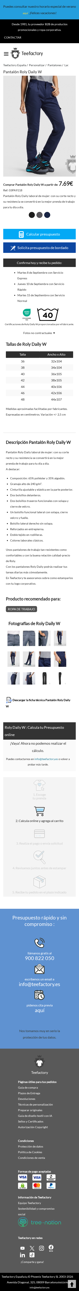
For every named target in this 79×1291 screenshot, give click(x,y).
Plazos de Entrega (29, 1093)
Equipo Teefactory (29, 1203)
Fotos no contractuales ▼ (39, 333)
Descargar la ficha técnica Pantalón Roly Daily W (38, 703)
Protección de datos (30, 1146)
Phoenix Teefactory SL (45, 1276)
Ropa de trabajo (21, 609)
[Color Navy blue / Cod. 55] (47, 215)
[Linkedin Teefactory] (23, 1254)
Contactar (12, 37)
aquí (25, 13)
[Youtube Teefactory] (23, 1248)
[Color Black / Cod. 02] (32, 215)
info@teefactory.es (46, 759)
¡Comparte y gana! (32, 1262)
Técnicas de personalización (35, 1104)
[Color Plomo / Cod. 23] (39, 215)
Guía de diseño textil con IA (35, 1115)
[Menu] (6, 52)
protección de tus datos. (39, 1037)
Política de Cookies (30, 1152)
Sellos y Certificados (30, 1121)
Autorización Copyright (33, 1127)
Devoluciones (26, 1098)
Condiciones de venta (31, 1157)
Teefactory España (13, 1276)
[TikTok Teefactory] (32, 1254)
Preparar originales (30, 1110)
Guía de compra (28, 1087)
